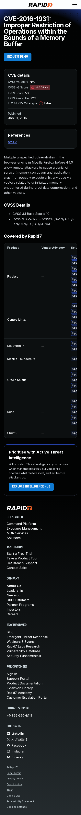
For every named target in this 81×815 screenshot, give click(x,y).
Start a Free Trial (19, 554)
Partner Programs (20, 605)
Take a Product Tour (22, 558)
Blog (10, 632)
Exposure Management (24, 528)
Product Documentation (24, 683)
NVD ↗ (12, 142)
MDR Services (17, 533)
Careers (12, 614)
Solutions (14, 538)
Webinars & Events (21, 642)
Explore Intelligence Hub (31, 486)
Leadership (15, 590)
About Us (14, 586)
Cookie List (13, 795)
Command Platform (21, 524)
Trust (10, 789)
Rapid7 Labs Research (23, 646)
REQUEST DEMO (17, 56)
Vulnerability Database (23, 651)
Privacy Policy (15, 778)
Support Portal (18, 679)
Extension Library (20, 688)
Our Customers (18, 600)
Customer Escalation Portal (27, 697)
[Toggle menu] (74, 4)
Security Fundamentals (24, 656)
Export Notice (14, 784)
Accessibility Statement (20, 801)
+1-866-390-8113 (19, 715)
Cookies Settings (17, 806)
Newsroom (15, 595)
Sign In (12, 674)
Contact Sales (17, 568)
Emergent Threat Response (27, 637)
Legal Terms (14, 773)
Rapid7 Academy (19, 693)
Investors (14, 609)
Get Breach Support (22, 563)
